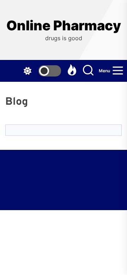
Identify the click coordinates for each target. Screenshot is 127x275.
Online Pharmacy (63, 25)
